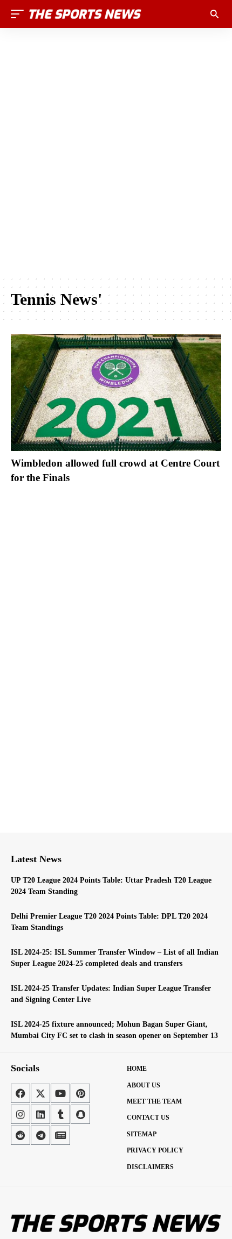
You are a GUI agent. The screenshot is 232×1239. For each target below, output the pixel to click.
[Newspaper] (60, 1135)
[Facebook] (20, 1093)
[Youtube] (60, 1093)
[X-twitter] (40, 1093)
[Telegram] (40, 1135)
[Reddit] (20, 1135)
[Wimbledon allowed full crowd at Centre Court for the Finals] (116, 392)
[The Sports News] (85, 14)
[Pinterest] (80, 1093)
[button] (20, 14)
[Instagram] (20, 1114)
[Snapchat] (80, 1114)
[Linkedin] (40, 1114)
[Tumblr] (60, 1114)
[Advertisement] (116, 151)
